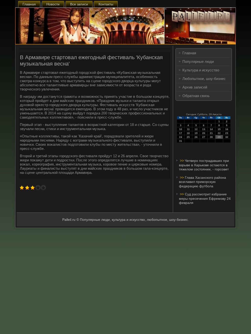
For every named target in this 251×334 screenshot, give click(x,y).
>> (182, 161)
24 (180, 137)
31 (180, 141)
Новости (53, 4)
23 (226, 133)
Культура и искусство (200, 70)
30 (226, 137)
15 (219, 129)
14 (211, 129)
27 (203, 137)
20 (203, 133)
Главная (29, 4)
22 (219, 133)
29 (219, 137)
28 (211, 137)
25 (188, 137)
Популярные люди (198, 61)
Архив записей (194, 87)
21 (211, 133)
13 (203, 129)
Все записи (79, 4)
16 (226, 129)
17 (180, 133)
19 (196, 133)
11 (188, 129)
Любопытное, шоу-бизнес (204, 79)
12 (196, 129)
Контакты (106, 4)
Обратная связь (196, 96)
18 (188, 133)
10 (180, 129)
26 (196, 137)
